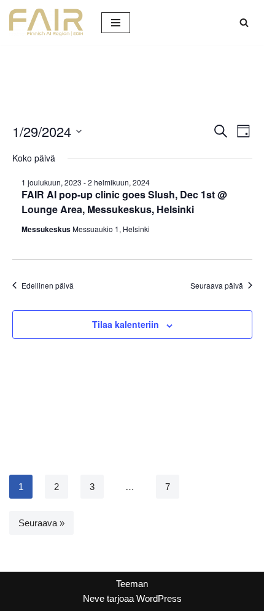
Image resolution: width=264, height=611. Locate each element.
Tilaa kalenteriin (125, 324)
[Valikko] (115, 22)
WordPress (159, 598)
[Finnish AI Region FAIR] (46, 22)
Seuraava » (41, 523)
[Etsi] (244, 22)
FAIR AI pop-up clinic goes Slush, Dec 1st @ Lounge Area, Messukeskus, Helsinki (124, 201)
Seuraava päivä (216, 285)
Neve (93, 598)
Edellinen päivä (47, 285)
